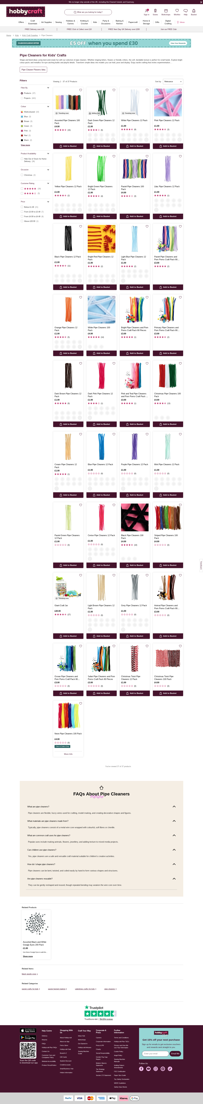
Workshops (82, 1040)
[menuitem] (21, 22)
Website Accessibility (49, 1061)
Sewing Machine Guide (83, 1052)
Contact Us (45, 1051)
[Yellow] (113, 135)
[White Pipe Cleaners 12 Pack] (135, 102)
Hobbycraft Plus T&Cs (121, 1041)
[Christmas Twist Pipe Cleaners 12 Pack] (135, 658)
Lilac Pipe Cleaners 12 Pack (167, 186)
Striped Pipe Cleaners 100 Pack (166, 536)
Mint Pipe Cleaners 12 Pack (166, 464)
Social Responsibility (103, 1053)
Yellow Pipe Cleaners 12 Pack (68, 186)
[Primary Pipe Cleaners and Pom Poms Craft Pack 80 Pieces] (168, 309)
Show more (28, 956)
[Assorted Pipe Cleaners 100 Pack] (68, 102)
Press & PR (100, 1045)
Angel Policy (118, 1055)
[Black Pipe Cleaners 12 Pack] (68, 239)
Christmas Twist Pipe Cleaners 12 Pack (130, 677)
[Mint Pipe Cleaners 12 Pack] (168, 446)
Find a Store (64, 1045)
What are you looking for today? (89, 12)
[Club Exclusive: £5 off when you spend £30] (101, 43)
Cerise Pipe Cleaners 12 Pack (101, 535)
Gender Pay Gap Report (101, 1058)
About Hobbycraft (66, 1037)
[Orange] (101, 135)
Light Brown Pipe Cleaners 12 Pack (101, 606)
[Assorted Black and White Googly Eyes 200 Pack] (36, 924)
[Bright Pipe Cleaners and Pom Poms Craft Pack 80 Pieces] (135, 309)
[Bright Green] (96, 135)
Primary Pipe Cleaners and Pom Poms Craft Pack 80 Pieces (166, 329)
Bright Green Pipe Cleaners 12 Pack (100, 187)
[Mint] (168, 200)
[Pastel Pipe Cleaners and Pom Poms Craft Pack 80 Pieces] (168, 239)
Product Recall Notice (49, 1065)
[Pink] (107, 135)
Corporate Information (103, 1041)
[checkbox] (35, 112)
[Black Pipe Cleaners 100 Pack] (135, 517)
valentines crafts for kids (85, 989)
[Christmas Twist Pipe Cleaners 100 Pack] (168, 658)
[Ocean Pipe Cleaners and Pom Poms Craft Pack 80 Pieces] (68, 658)
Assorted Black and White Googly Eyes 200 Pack (34, 943)
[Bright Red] (90, 140)
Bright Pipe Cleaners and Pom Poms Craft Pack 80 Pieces (134, 328)
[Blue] (162, 200)
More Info (68, 754)
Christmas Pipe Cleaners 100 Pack (167, 395)
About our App (64, 1041)
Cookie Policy (118, 1051)
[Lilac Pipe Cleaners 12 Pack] (168, 168)
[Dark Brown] (96, 140)
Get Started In (82, 1043)
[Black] (101, 140)
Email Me (175, 1053)
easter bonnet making (56, 989)
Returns (44, 1040)
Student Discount (65, 1061)
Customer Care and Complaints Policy (48, 1056)
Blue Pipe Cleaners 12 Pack (100, 464)
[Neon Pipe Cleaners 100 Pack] (68, 716)
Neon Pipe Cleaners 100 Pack (68, 733)
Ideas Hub (81, 1036)
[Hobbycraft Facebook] (141, 1069)
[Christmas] (101, 347)
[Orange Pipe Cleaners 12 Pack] (68, 309)
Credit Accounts (65, 1065)
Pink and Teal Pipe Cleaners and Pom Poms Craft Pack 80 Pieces (134, 395)
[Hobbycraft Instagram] (155, 1069)
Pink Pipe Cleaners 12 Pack (167, 120)
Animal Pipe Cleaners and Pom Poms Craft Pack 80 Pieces (166, 607)
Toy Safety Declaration (121, 1079)
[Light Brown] (179, 205)
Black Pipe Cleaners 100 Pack (132, 536)
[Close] (201, 2)
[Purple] (156, 205)
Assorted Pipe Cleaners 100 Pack (67, 121)
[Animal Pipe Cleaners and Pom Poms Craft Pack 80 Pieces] (168, 588)
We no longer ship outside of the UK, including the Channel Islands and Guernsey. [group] (101, 2)
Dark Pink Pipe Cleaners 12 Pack (100, 395)
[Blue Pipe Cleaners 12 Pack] (101, 446)
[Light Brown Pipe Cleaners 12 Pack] (101, 588)
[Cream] (179, 200)
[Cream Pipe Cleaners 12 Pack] (68, 446)
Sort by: (158, 81)
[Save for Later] (80, 90)
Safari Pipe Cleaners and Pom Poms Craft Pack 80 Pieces (101, 677)
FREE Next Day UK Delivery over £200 (124, 29)
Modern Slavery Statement (101, 1064)
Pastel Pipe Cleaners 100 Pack (132, 187)
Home (8, 35)
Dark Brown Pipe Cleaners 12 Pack (68, 395)
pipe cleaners (109, 989)
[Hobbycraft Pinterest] (163, 1069)
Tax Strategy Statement (100, 1070)
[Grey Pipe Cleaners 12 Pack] (135, 588)
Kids (17, 35)
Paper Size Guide (120, 1075)
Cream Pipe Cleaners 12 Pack (66, 465)
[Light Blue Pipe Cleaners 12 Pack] (135, 239)
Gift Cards (63, 1057)
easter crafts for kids (30, 989)
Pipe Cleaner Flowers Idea (33, 69)
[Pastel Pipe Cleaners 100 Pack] (135, 168)
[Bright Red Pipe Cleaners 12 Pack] (101, 239)
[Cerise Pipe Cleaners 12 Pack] (101, 517)
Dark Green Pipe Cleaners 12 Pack (101, 121)
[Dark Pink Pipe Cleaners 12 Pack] (101, 376)
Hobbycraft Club (65, 1049)
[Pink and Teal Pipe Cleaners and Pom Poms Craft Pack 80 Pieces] (135, 376)
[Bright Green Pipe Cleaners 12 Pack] (101, 168)
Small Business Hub (66, 1069)
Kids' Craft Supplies (30, 35)
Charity (98, 1049)
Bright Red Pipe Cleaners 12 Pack (100, 258)
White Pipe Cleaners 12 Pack (134, 120)
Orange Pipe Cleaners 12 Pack (66, 328)
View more (25, 145)
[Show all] (113, 140)
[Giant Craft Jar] (68, 588)
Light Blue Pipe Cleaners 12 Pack (133, 258)
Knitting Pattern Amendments (119, 1066)
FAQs (44, 1043)
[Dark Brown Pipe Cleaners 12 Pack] (68, 376)
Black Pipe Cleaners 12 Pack (68, 256)
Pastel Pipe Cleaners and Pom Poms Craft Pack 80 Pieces (165, 258)
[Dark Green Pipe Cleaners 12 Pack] (101, 102)
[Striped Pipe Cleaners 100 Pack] (168, 517)
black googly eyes (29, 974)
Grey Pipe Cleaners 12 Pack (134, 605)
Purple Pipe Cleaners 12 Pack (134, 464)
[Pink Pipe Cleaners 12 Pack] (168, 102)
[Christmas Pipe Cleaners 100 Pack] (168, 376)
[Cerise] (174, 205)
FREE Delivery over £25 (34, 29)
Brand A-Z (63, 1053)
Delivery (44, 1036)
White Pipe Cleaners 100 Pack (99, 328)
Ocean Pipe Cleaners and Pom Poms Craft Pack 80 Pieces (66, 678)
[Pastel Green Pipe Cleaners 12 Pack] (68, 517)
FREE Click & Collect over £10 (79, 29)
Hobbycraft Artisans (84, 1047)
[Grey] (174, 200)
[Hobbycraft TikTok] (170, 1069)
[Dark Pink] (168, 205)
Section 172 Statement (103, 1075)
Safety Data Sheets (120, 1087)
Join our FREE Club (168, 29)
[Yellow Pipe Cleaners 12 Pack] (68, 168)
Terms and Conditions (121, 1037)
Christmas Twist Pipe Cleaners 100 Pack (163, 677)
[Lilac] (156, 200)
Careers (99, 1037)
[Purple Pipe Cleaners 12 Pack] (135, 446)
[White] (107, 140)
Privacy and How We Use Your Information (121, 1046)
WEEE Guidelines (120, 1083)
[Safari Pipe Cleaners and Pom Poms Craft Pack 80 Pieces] (101, 658)
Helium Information (66, 1072)
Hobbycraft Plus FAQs (49, 1047)
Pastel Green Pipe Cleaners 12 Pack (67, 536)
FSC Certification (119, 1071)
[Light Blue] (162, 205)
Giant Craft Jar (61, 605)
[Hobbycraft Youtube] (148, 1069)
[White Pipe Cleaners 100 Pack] (101, 309)
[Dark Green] (90, 135)
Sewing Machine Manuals (119, 1060)
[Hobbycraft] (25, 12)
